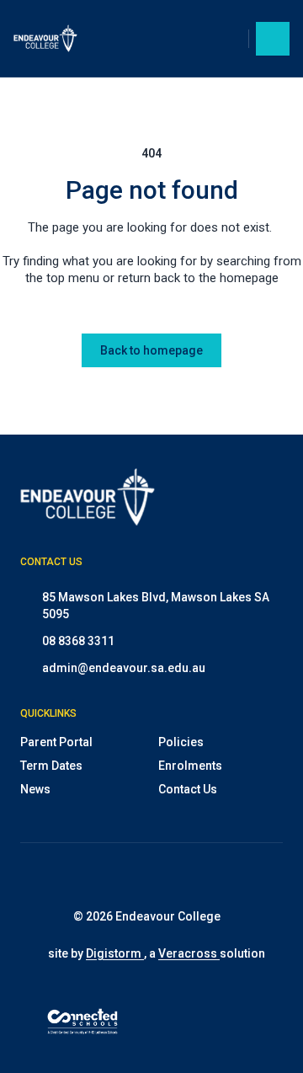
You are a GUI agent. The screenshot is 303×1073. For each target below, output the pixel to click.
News (35, 789)
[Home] (55, 38)
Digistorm (115, 953)
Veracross (189, 953)
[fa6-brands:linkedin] (198, 876)
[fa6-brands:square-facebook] (156, 876)
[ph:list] (273, 39)
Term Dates (51, 765)
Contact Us (187, 789)
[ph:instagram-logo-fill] (114, 876)
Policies (181, 742)
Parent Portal (56, 742)
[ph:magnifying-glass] (225, 39)
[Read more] (114, 876)
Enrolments (190, 765)
